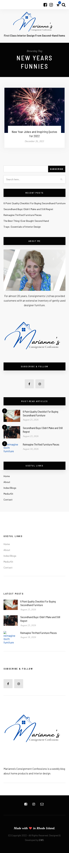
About (7, 481)
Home (7, 476)
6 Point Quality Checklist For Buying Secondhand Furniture (34, 203)
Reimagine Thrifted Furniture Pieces (23, 214)
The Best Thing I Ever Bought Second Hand (26, 220)
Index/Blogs (10, 487)
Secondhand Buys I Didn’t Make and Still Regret (28, 209)
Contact (8, 499)
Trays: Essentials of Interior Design (22, 226)
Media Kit (8, 493)
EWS (41, 840)
